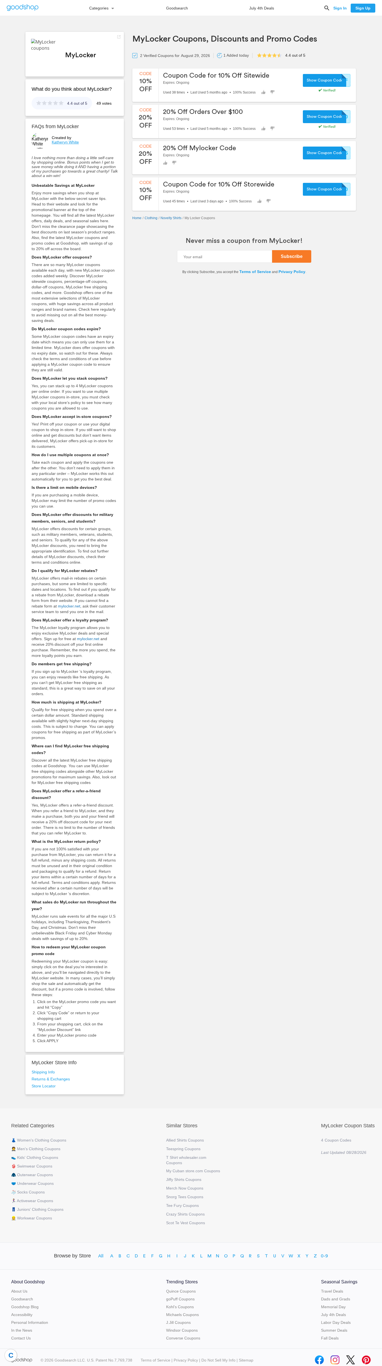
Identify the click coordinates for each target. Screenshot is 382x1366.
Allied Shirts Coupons (185, 1140)
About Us (19, 1291)
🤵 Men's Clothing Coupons (35, 1149)
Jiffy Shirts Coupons (183, 1179)
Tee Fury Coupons (182, 1205)
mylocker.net (69, 606)
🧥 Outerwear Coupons (32, 1175)
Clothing (151, 218)
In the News (21, 1330)
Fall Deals (330, 1338)
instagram (335, 1358)
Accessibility (21, 1314)
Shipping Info (43, 1072)
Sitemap (246, 1360)
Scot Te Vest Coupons (185, 1223)
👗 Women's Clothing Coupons (38, 1140)
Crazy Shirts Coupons (185, 1214)
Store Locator (44, 1086)
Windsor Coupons (182, 1330)
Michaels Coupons (182, 1314)
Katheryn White (65, 142)
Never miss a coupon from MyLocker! (244, 241)
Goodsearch (177, 8)
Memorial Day (333, 1307)
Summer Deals (334, 1330)
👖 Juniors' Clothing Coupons (37, 1209)
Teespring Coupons (183, 1149)
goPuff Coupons (180, 1299)
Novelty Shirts (171, 218)
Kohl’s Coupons (180, 1307)
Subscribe (292, 256)
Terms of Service (255, 271)
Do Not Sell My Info (218, 1360)
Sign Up (363, 8)
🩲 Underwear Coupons (32, 1183)
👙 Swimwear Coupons (31, 1166)
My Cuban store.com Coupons (193, 1171)
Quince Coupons (181, 1291)
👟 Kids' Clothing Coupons (34, 1157)
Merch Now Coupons (184, 1188)
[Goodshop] (23, 8)
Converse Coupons (183, 1338)
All (100, 1256)
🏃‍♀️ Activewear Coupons (32, 1200)
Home (137, 218)
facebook (319, 1358)
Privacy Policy (292, 271)
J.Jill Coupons (178, 1322)
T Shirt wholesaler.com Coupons (186, 1160)
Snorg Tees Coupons (184, 1197)
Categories (99, 8)
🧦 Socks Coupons (28, 1192)
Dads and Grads (335, 1299)
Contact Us (21, 1338)
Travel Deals (332, 1291)
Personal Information (29, 1322)
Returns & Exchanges (51, 1079)
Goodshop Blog (25, 1307)
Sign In (340, 8)
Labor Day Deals (336, 1322)
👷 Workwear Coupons (31, 1218)
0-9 (324, 1256)
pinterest (366, 1358)
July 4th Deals (261, 8)
